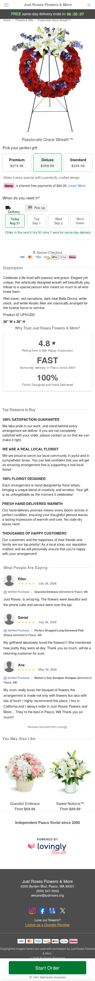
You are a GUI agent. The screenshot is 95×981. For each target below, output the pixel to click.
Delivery (14, 210)
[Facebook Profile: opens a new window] (42, 910)
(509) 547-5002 (47, 890)
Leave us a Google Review (47, 924)
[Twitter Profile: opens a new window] (62, 910)
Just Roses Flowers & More (48, 4)
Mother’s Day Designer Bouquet (55, 678)
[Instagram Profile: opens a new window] (32, 910)
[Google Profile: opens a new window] (52, 910)
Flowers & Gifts (24, 20)
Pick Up (39, 207)
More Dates (80, 221)
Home (7, 20)
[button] (85, 970)
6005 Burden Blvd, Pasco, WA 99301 (47, 886)
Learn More (77, 185)
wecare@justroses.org (47, 895)
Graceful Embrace (46, 592)
